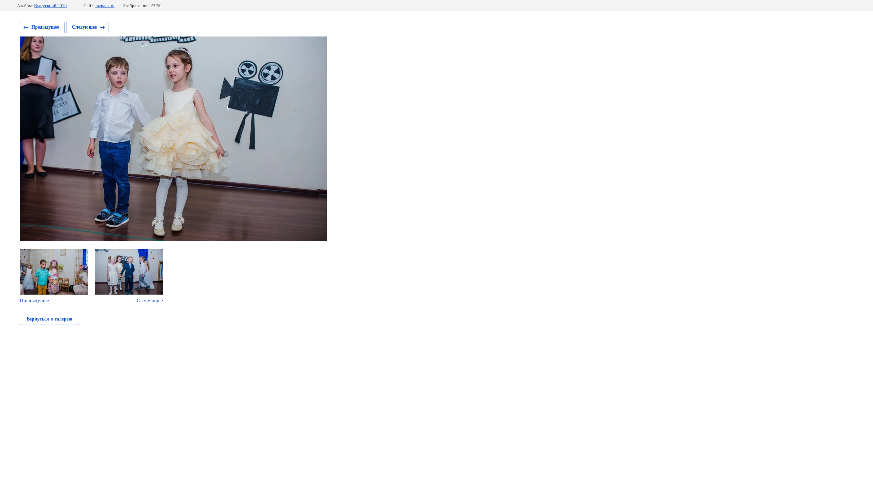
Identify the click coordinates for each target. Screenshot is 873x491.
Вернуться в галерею (49, 319)
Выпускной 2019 (50, 5)
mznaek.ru (105, 5)
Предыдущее (45, 27)
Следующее (84, 27)
